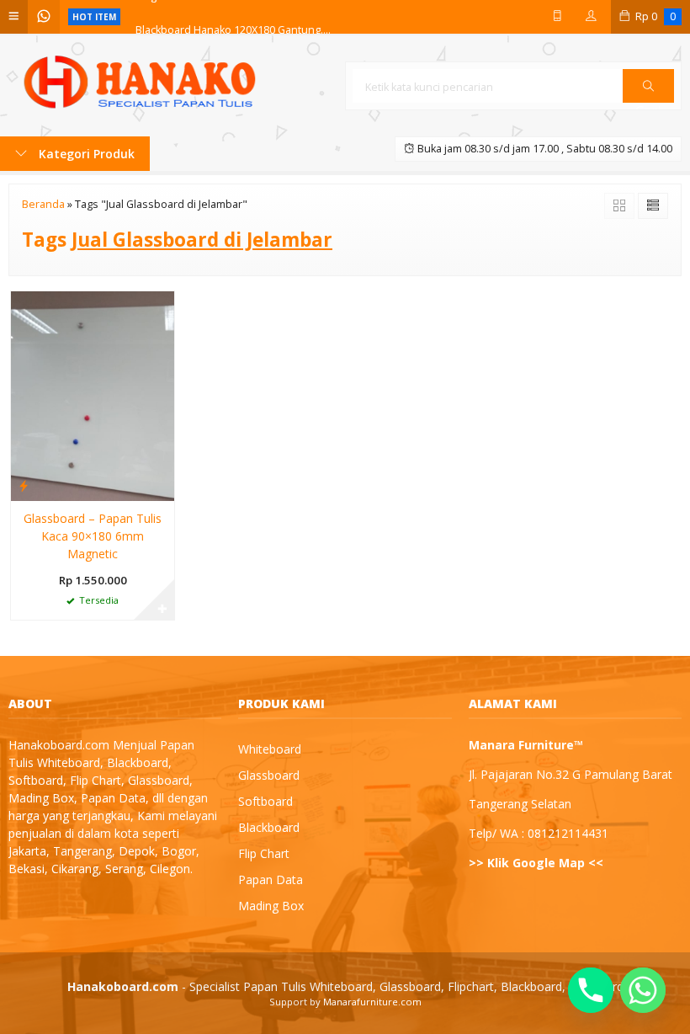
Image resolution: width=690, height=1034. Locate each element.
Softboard (265, 801)
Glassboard (269, 775)
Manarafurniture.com (372, 1001)
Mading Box (271, 906)
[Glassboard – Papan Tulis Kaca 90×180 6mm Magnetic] (92, 394)
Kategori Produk (85, 154)
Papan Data (270, 879)
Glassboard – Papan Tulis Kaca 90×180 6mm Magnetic (93, 536)
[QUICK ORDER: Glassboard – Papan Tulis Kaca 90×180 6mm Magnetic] (23, 485)
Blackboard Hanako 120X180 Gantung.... (233, 16)
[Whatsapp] (643, 990)
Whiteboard (269, 749)
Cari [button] (648, 102)
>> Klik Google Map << (536, 863)
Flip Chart (263, 853)
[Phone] (590, 990)
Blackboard (269, 827)
